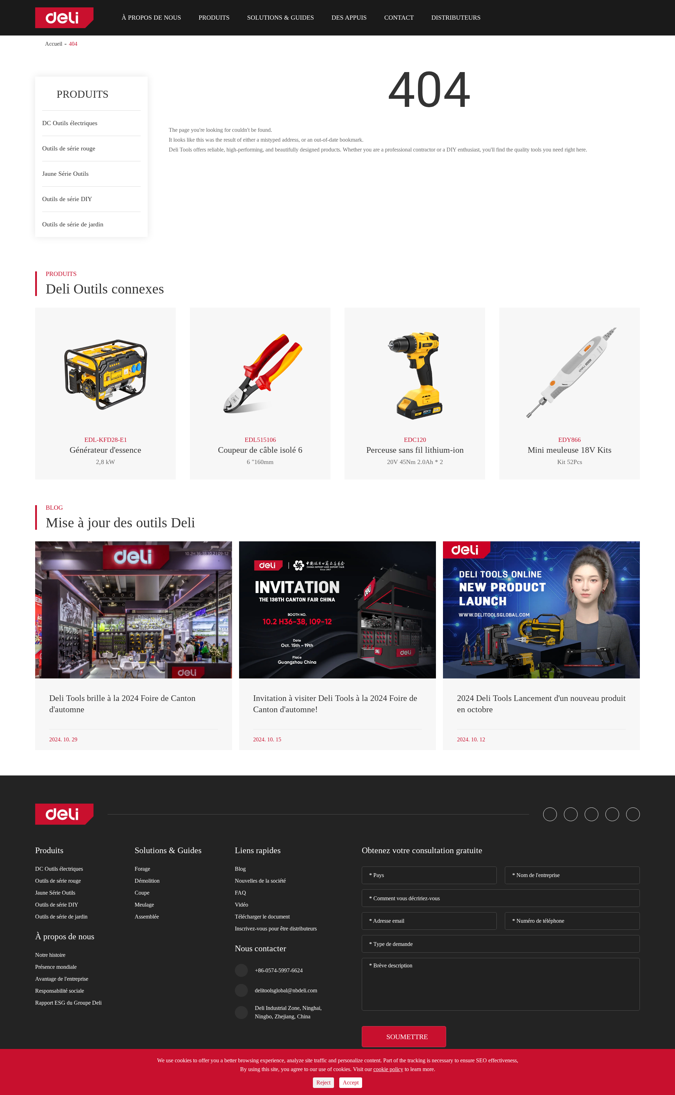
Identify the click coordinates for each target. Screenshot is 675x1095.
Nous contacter (260, 948)
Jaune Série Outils (65, 173)
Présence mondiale (56, 967)
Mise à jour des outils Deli (120, 522)
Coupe (142, 893)
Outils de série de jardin (72, 224)
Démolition (147, 881)
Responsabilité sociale (59, 991)
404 (73, 44)
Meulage (144, 905)
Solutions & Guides (280, 17)
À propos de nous (151, 17)
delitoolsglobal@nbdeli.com (286, 990)
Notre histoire (50, 955)
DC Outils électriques (69, 123)
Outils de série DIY (67, 198)
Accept (351, 1083)
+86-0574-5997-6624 (279, 970)
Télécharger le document (262, 917)
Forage (142, 869)
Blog (240, 869)
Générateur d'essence (105, 450)
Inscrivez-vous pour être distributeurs (276, 929)
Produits (214, 17)
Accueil (53, 44)
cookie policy (388, 1069)
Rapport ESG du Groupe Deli (68, 1003)
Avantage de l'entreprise (61, 979)
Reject (323, 1083)
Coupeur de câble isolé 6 (260, 450)
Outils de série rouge (68, 148)
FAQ (240, 893)
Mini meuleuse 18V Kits (569, 450)
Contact (399, 17)
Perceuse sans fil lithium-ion (415, 450)
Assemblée (147, 917)
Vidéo (241, 905)
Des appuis (349, 17)
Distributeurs (456, 17)
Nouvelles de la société (260, 881)
